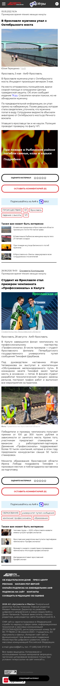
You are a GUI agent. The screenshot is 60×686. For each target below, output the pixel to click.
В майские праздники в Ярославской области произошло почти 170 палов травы (33, 228)
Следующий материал (29, 678)
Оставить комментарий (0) (30, 188)
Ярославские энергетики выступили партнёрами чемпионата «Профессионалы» (34, 540)
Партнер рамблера (26, 672)
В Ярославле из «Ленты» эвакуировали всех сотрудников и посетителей (32, 255)
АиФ (23, 68)
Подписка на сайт (13, 592)
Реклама (7, 584)
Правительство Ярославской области (21, 331)
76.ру (15, 95)
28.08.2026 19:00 (9, 270)
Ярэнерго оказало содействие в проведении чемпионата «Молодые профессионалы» (33, 549)
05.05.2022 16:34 (9, 11)
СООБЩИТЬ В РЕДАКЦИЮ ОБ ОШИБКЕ (23, 595)
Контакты (33, 592)
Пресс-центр (40, 580)
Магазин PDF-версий (27, 584)
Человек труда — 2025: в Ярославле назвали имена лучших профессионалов (32, 531)
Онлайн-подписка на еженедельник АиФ (27, 588)
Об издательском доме (16, 580)
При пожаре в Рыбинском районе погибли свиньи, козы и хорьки (29, 151)
